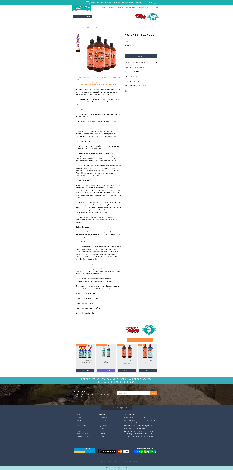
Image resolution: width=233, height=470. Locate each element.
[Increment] (131, 49)
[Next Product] (160, 358)
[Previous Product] (73, 358)
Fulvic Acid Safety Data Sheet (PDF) (88, 308)
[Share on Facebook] (126, 91)
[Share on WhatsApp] (129, 91)
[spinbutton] (129, 49)
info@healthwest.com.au (102, 461)
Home (78, 27)
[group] (116, 358)
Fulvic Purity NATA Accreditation (87, 298)
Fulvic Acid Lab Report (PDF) (86, 303)
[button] (155, 2)
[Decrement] (126, 49)
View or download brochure (86, 313)
